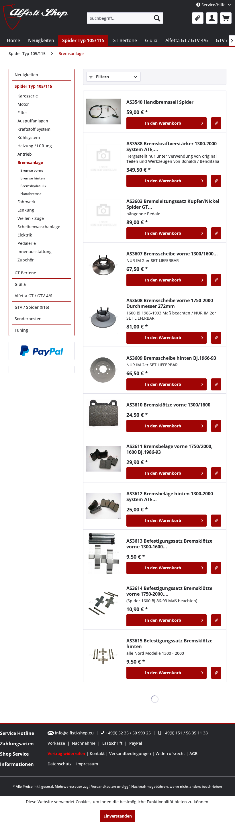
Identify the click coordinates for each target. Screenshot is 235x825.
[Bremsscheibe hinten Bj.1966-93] (103, 370)
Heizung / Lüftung (34, 145)
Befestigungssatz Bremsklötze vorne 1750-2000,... (169, 591)
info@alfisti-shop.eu (74, 733)
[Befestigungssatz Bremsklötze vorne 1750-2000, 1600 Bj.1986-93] (103, 603)
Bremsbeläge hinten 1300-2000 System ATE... (169, 496)
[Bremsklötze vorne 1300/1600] (103, 414)
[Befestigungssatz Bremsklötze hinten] (103, 655)
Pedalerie (26, 243)
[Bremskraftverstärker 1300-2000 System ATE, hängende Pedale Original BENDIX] (103, 161)
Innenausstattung (34, 251)
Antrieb (24, 154)
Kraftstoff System (33, 129)
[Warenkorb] (226, 18)
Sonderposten (28, 318)
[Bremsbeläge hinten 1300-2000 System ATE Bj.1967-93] (103, 506)
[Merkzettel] (197, 18)
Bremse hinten (32, 178)
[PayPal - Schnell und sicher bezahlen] (41, 350)
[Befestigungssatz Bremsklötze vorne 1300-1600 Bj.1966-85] (103, 553)
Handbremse (31, 193)
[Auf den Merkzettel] (216, 123)
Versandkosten (103, 786)
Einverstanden (117, 816)
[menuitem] (125, 18)
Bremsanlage (30, 162)
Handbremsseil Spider (159, 102)
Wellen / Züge (30, 218)
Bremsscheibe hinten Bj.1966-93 (171, 358)
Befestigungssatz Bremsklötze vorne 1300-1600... (169, 544)
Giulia (20, 284)
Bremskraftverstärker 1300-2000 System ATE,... (171, 146)
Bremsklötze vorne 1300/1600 (168, 405)
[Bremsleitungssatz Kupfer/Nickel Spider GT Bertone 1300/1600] (103, 216)
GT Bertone (25, 272)
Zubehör (25, 260)
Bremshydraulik (33, 185)
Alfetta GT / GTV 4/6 (33, 295)
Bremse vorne (31, 170)
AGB (193, 753)
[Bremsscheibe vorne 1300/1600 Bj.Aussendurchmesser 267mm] (103, 265)
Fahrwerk (26, 201)
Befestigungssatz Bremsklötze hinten (169, 643)
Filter (22, 112)
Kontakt (98, 753)
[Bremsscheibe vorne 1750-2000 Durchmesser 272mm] (103, 318)
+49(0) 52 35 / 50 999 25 (128, 733)
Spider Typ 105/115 (33, 86)
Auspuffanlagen (32, 121)
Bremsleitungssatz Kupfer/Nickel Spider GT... (172, 204)
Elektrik (24, 235)
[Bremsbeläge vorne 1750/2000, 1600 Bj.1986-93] (103, 458)
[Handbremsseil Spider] (103, 111)
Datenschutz (60, 764)
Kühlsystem (28, 137)
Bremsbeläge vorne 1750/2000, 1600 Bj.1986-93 (169, 449)
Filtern (102, 76)
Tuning (21, 330)
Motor (23, 104)
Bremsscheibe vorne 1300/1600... (172, 254)
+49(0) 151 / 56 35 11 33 (185, 733)
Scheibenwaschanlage (38, 226)
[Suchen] (157, 18)
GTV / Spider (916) (32, 307)
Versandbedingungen (130, 753)
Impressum (87, 764)
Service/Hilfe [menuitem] (213, 4)
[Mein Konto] (212, 18)
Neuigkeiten (26, 74)
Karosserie (27, 96)
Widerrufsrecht (171, 753)
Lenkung (25, 210)
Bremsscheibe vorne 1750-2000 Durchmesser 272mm (169, 303)
